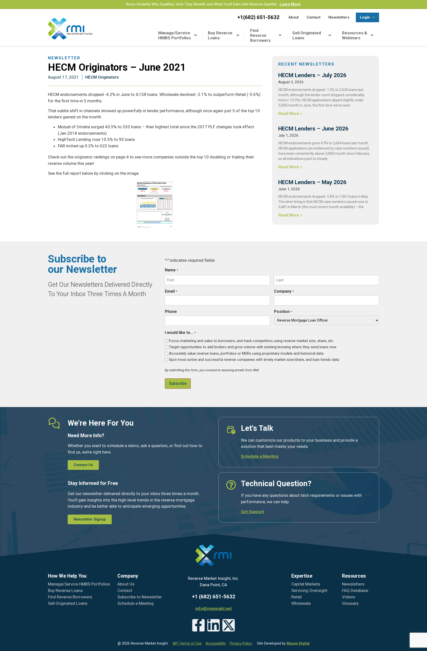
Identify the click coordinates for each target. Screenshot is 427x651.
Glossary (350, 603)
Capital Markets (305, 584)
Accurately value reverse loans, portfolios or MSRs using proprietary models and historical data (246, 353)
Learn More (290, 4)
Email (171, 291)
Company (284, 291)
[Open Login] (373, 17)
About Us (125, 584)
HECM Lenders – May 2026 (312, 182)
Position (283, 312)
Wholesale (301, 603)
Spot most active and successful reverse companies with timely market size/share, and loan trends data (254, 360)
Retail (296, 596)
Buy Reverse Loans (220, 35)
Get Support (252, 511)
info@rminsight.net (213, 608)
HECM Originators (102, 77)
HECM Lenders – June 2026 (313, 128)
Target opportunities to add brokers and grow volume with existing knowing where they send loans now (252, 347)
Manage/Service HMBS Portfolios (174, 35)
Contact (124, 590)
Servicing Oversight (309, 590)
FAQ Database (355, 590)
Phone (171, 312)
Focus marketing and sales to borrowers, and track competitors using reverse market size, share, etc (251, 341)
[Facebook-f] (198, 625)
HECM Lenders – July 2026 (312, 75)
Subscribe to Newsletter (139, 596)
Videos (348, 596)
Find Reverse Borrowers (260, 35)
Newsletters (353, 584)
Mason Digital (298, 643)
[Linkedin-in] (213, 625)
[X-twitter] (228, 625)
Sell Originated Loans (306, 35)
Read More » (290, 113)
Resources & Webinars (354, 35)
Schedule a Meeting (259, 456)
